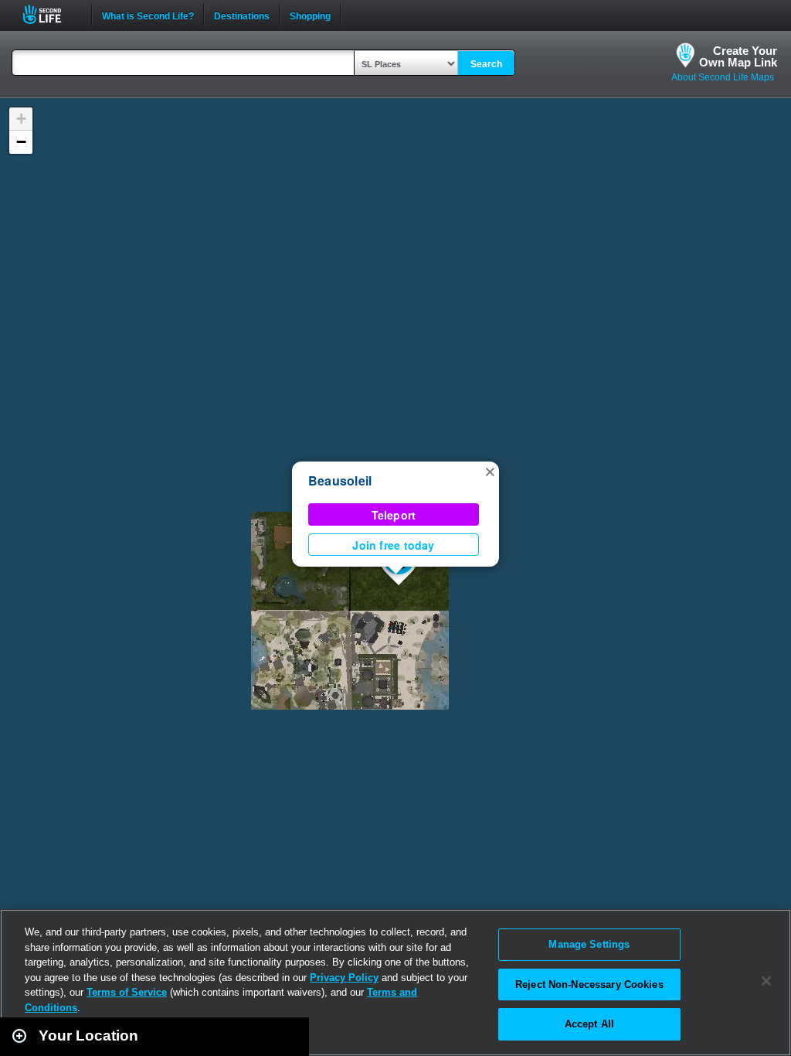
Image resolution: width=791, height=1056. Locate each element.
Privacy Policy (344, 977)
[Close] (766, 981)
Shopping (310, 15)
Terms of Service (127, 992)
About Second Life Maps (722, 77)
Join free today (393, 545)
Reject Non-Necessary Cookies (589, 984)
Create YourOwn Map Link (738, 56)
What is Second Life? (148, 15)
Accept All (589, 1024)
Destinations (242, 15)
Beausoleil (340, 480)
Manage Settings (589, 944)
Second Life (51, 14)
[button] (489, 471)
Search (486, 64)
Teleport (394, 515)
